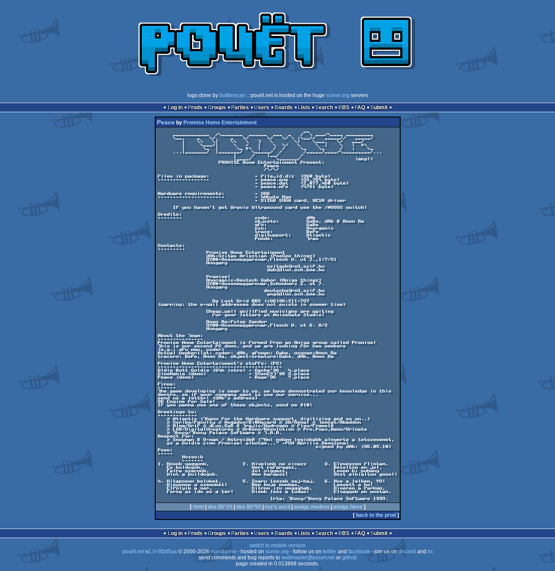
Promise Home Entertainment (220, 123)
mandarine (223, 551)
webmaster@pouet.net (308, 558)
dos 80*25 (220, 507)
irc (430, 551)
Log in (175, 107)
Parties (240, 107)
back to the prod (376, 515)
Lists (304, 107)
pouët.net (133, 551)
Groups (217, 107)
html (198, 507)
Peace (166, 122)
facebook (359, 551)
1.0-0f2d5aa (162, 551)
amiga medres (312, 507)
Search (324, 107)
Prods (195, 107)
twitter (329, 551)
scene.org (337, 95)
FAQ (360, 107)
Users (261, 107)
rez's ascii (277, 507)
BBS (343, 107)
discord (407, 551)
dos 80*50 (248, 507)
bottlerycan (232, 95)
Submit (379, 107)
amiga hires (347, 507)
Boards (283, 107)
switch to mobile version (277, 545)
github (349, 558)
